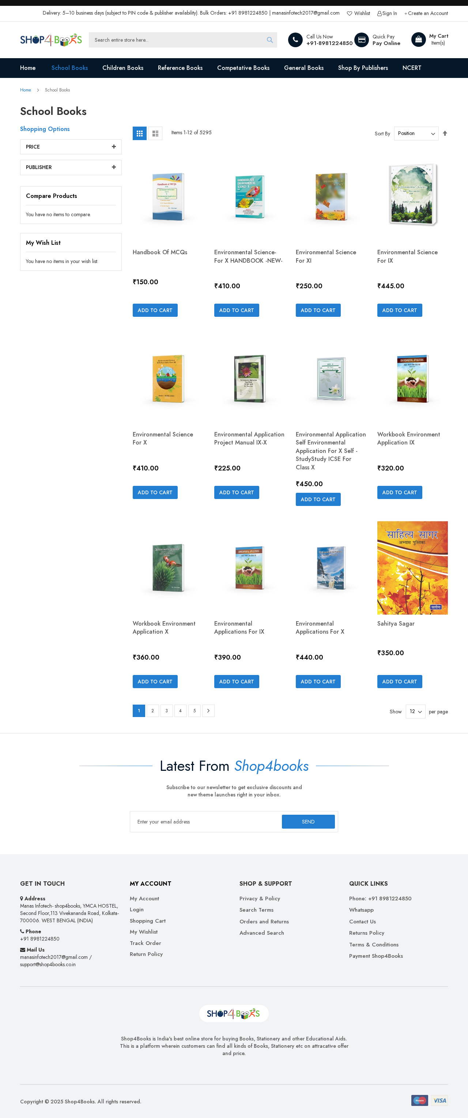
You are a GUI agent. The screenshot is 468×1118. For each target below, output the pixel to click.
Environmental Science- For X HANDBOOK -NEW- (248, 256)
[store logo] (51, 40)
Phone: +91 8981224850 (380, 899)
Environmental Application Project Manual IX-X (249, 438)
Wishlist (361, 13)
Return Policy (146, 954)
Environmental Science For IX (407, 256)
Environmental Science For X (163, 438)
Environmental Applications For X (320, 627)
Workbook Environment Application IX (408, 438)
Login (137, 909)
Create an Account (428, 13)
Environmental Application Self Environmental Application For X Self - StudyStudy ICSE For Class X (331, 451)
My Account (144, 899)
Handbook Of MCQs (160, 252)
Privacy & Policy (259, 899)
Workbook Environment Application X (164, 627)
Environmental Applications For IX (239, 627)
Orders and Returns (264, 922)
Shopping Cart (148, 921)
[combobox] (183, 40)
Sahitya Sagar (396, 623)
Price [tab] (33, 146)
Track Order (145, 943)
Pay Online (386, 43)
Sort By (382, 133)
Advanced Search (261, 933)
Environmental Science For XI (326, 256)
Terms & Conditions (374, 945)
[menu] (234, 68)
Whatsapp (361, 910)
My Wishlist (144, 932)
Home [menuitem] (27, 68)
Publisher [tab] (39, 167)
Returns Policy (366, 933)
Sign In (389, 13)
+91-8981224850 (329, 43)
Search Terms (256, 910)
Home (26, 90)
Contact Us (362, 922)
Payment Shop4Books (376, 956)
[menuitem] (69, 68)
